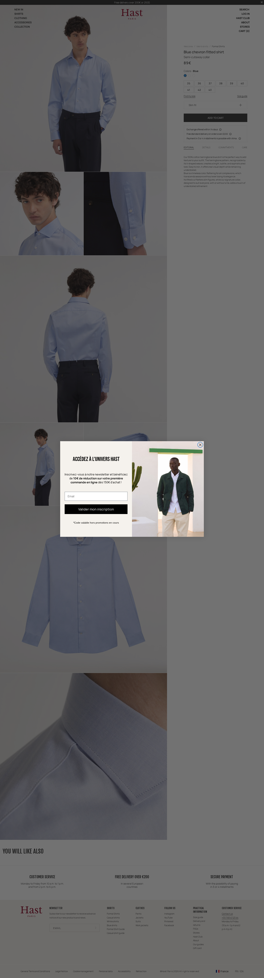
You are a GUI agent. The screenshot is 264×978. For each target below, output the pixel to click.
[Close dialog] (200, 444)
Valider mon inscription (96, 509)
